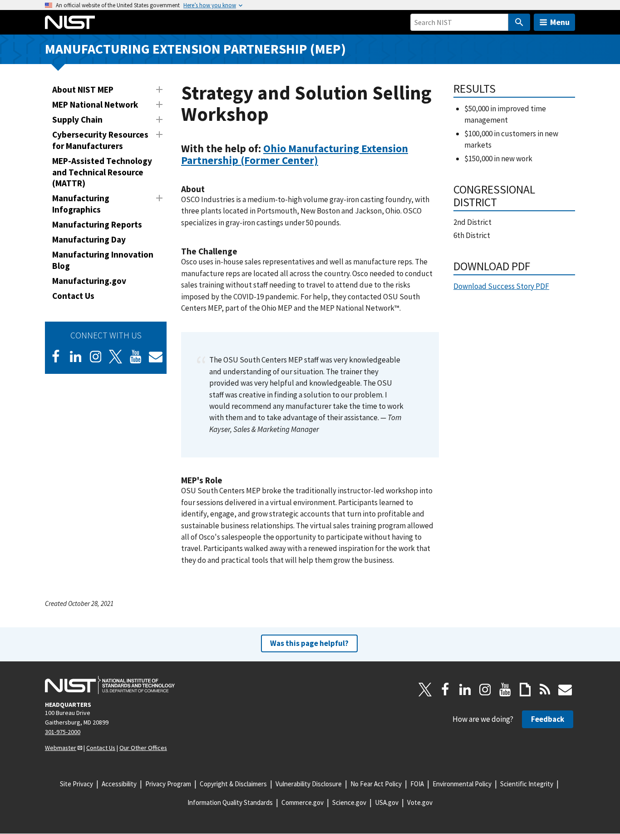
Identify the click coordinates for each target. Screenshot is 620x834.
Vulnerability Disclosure (309, 783)
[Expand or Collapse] (159, 89)
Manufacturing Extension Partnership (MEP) (195, 48)
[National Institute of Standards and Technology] (110, 685)
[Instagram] (96, 357)
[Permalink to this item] (324, 160)
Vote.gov (420, 802)
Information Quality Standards (230, 802)
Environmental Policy (462, 783)
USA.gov (387, 802)
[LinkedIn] (76, 357)
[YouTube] (505, 690)
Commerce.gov (302, 802)
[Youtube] (136, 357)
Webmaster (60, 748)
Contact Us (73, 295)
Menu (560, 22)
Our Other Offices (143, 748)
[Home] (70, 22)
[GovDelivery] (156, 357)
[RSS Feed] (545, 690)
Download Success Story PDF (501, 286)
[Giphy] (525, 690)
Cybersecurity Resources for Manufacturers (100, 140)
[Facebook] (56, 357)
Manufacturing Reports (97, 224)
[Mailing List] (565, 690)
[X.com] (425, 690)
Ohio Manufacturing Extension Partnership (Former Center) (294, 154)
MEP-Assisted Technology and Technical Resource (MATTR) (102, 172)
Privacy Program (168, 783)
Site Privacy (76, 783)
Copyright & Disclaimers (233, 783)
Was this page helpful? (309, 643)
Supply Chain (77, 119)
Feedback (547, 719)
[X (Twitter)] (116, 357)
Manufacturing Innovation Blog (102, 260)
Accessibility (119, 783)
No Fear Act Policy (376, 783)
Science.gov (349, 802)
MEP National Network (95, 104)
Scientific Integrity (526, 783)
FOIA (417, 783)
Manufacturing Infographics (80, 204)
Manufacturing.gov (89, 280)
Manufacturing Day (89, 239)
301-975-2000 (62, 732)
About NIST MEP (82, 89)
